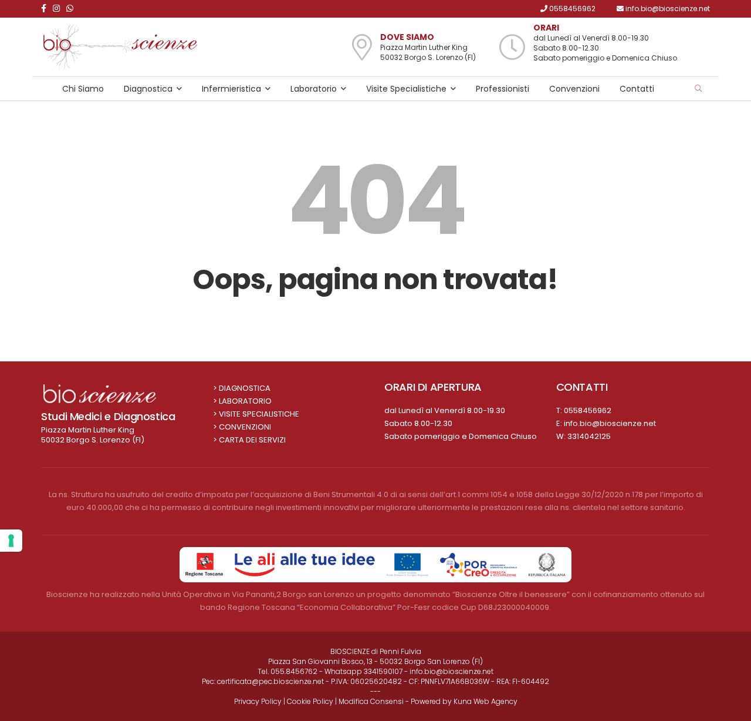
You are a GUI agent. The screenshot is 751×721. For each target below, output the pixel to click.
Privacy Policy (258, 701)
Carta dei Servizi (252, 439)
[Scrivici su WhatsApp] (72, 9)
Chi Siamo (83, 89)
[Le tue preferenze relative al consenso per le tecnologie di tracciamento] (11, 540)
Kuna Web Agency (485, 701)
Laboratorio (313, 89)
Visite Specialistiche (406, 89)
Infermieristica (231, 89)
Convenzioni (574, 89)
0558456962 (587, 410)
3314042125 (589, 436)
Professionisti (502, 89)
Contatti (637, 89)
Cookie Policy (310, 701)
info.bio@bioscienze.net (610, 423)
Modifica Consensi (371, 701)
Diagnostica (148, 89)
